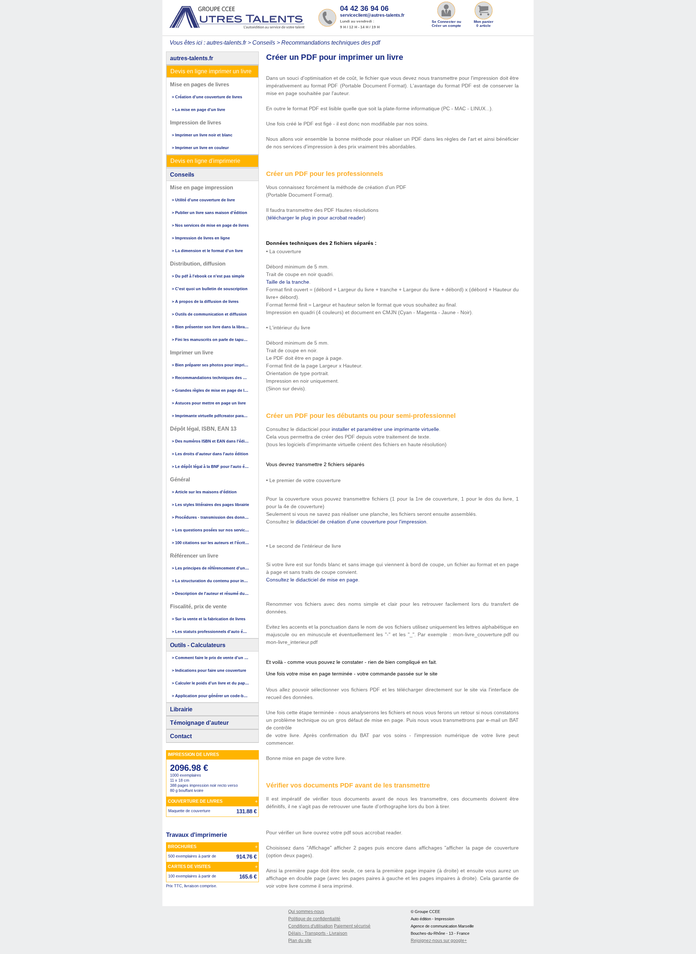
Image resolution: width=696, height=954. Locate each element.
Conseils (182, 175)
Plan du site (299, 940)
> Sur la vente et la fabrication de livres (208, 619)
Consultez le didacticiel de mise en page (312, 580)
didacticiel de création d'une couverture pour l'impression (361, 522)
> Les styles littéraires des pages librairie (210, 504)
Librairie (181, 709)
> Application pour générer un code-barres (210, 696)
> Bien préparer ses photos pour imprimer (210, 365)
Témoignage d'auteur (199, 723)
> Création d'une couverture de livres (207, 97)
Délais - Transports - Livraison (317, 933)
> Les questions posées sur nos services (210, 530)
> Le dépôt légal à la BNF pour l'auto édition (210, 466)
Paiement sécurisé (352, 926)
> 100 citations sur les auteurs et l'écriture (210, 542)
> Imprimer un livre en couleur (200, 147)
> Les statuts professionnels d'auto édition (210, 631)
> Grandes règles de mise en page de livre (210, 390)
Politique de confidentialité (314, 918)
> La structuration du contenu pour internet (210, 581)
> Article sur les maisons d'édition (204, 492)
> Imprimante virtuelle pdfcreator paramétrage (210, 416)
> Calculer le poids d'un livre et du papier (210, 683)
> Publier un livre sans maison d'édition (209, 212)
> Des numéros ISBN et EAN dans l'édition (210, 441)
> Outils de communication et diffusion (209, 314)
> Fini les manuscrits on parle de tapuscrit (210, 339)
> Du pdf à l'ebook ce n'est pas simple (208, 276)
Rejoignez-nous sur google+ (439, 940)
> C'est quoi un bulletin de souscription (210, 289)
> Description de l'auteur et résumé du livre (210, 593)
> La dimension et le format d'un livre (207, 250)
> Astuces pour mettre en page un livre (209, 403)
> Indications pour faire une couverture (209, 670)
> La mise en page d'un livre (198, 109)
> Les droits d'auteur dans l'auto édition (210, 454)
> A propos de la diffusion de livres (205, 301)
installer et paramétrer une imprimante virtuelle (385, 429)
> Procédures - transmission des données (210, 517)
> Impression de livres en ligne (201, 238)
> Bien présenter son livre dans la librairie (210, 327)
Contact (181, 736)
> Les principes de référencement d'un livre (210, 568)
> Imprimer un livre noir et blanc (202, 135)
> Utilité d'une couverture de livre (203, 200)
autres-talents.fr (191, 58)
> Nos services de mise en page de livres (210, 225)
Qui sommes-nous (306, 911)
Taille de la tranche (287, 282)
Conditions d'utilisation (310, 926)
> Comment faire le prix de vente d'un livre (210, 657)
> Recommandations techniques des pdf (210, 377)
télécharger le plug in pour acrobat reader (316, 218)
